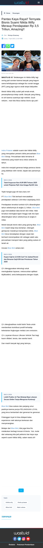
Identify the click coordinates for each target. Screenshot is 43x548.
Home (8, 13)
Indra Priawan (7, 150)
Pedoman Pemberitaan (25, 544)
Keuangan (16, 13)
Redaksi (12, 544)
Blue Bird (8, 197)
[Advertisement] (21, 125)
